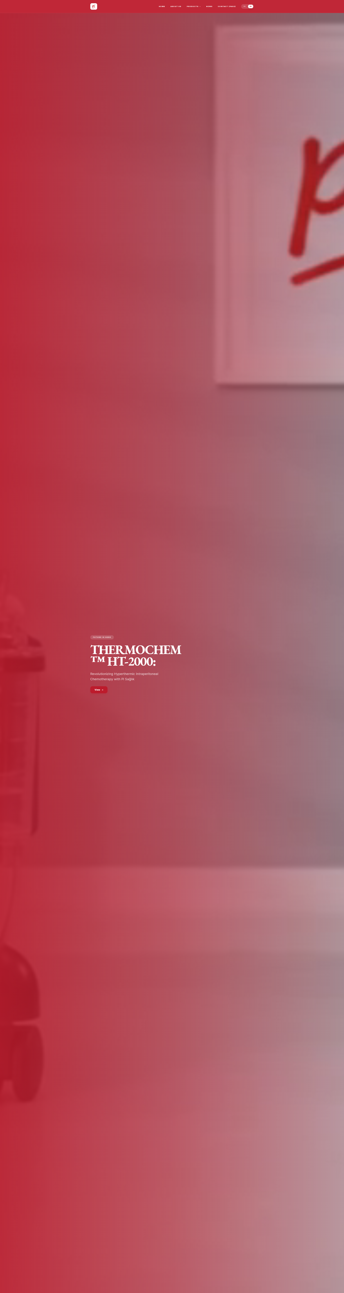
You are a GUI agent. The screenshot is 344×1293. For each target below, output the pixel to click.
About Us (176, 6)
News (209, 6)
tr (244, 6)
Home (162, 6)
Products (193, 6)
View (98, 689)
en (251, 6)
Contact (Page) (227, 6)
